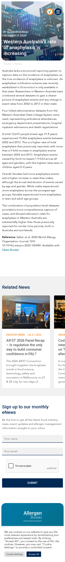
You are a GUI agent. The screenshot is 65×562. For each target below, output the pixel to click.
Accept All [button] (34, 554)
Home (7, 64)
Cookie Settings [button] (14, 554)
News (18, 64)
